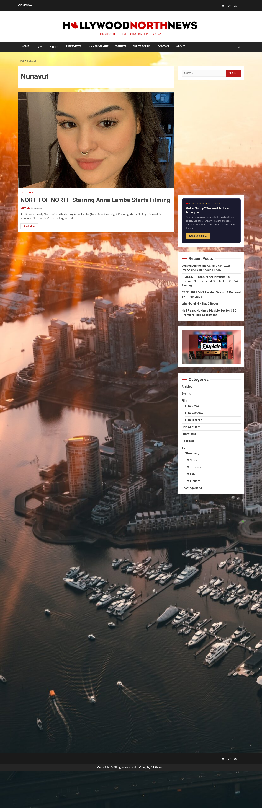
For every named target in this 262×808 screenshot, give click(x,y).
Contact (163, 46)
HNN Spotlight (191, 427)
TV (37, 47)
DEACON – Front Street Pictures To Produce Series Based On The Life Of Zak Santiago (210, 281)
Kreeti (143, 767)
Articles (187, 386)
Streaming (192, 453)
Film (53, 47)
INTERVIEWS (73, 46)
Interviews (189, 434)
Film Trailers (193, 420)
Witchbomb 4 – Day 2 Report (200, 303)
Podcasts (188, 440)
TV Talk (190, 474)
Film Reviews (194, 413)
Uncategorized (192, 488)
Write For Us (141, 46)
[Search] (239, 46)
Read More (29, 226)
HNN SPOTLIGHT (98, 46)
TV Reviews (193, 467)
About (180, 46)
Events (186, 393)
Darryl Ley (25, 208)
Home (25, 46)
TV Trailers (192, 481)
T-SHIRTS (120, 46)
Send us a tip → (198, 236)
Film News (192, 406)
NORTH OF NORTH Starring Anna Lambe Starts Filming (96, 140)
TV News (30, 193)
